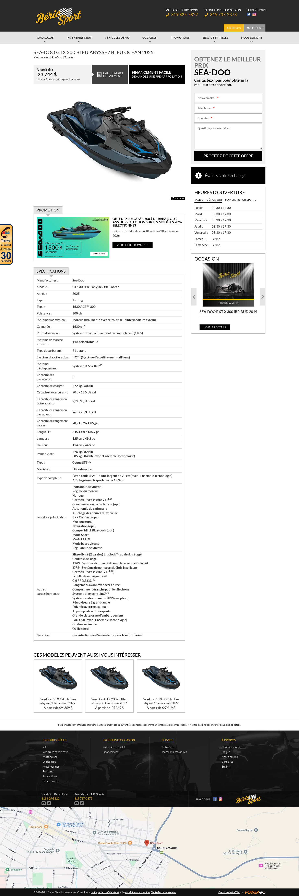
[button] (193, 297)
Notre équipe (230, 756)
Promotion (48, 210)
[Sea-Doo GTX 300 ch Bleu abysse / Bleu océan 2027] (161, 678)
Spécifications (51, 271)
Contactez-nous (231, 747)
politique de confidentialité (105, 892)
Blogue (226, 752)
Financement (51, 781)
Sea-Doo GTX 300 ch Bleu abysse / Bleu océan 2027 (161, 701)
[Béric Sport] (59, 16)
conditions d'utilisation (137, 892)
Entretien (168, 747)
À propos (229, 740)
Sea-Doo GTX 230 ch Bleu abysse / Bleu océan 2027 (109, 701)
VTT (45, 747)
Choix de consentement (163, 892)
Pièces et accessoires (174, 752)
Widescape (49, 761)
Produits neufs (54, 740)
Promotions (50, 776)
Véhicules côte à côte (55, 752)
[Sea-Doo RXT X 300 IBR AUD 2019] (228, 285)
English (257, 28)
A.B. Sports (234, 28)
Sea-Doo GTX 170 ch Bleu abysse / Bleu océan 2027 (58, 701)
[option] (228, 296)
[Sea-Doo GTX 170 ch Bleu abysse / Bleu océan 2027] (58, 678)
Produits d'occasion (119, 740)
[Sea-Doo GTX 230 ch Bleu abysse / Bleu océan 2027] (109, 678)
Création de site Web (229, 892)
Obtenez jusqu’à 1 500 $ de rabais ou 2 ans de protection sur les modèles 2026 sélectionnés (147, 222)
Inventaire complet (114, 747)
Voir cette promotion (132, 244)
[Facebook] (248, 14)
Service (167, 740)
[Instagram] (254, 14)
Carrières (227, 761)
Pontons (48, 771)
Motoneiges (50, 756)
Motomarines (51, 766)
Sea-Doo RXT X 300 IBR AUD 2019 (228, 312)
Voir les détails (215, 327)
